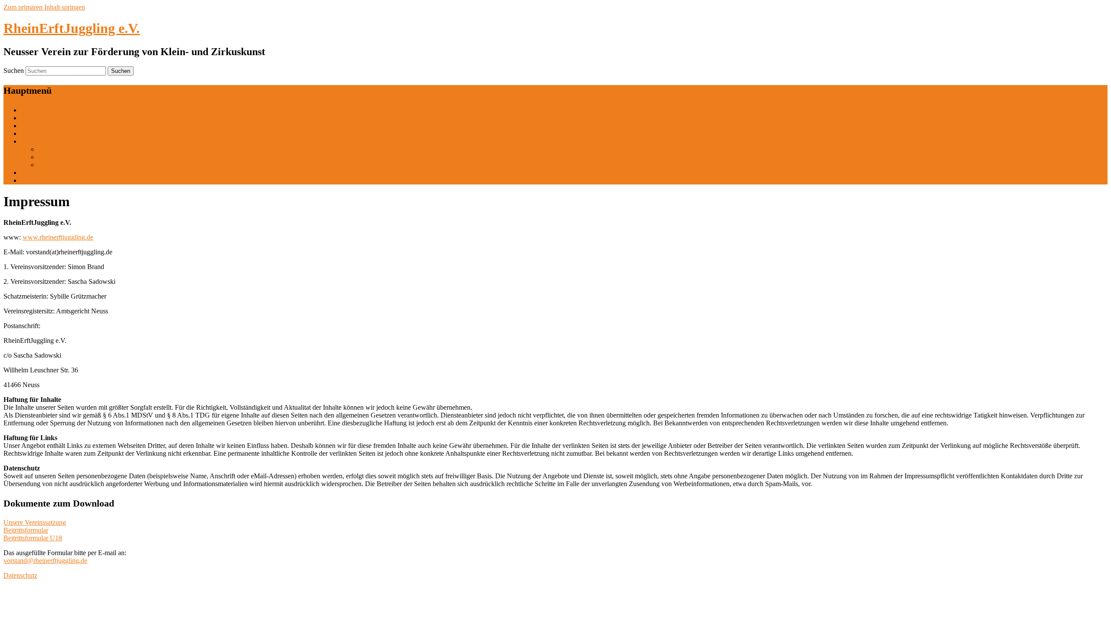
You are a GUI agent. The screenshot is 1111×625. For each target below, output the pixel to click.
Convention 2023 (62, 164)
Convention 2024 (62, 157)
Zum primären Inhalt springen (44, 7)
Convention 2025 (62, 149)
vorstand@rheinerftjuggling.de (45, 560)
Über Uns (34, 118)
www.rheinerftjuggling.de (58, 237)
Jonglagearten (40, 125)
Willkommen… (42, 110)
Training (32, 133)
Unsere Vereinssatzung (34, 522)
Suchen (13, 70)
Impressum (36, 180)
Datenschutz (20, 575)
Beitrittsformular (25, 530)
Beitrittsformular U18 (32, 538)
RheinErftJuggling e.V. (71, 28)
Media (29, 172)
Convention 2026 (45, 141)
